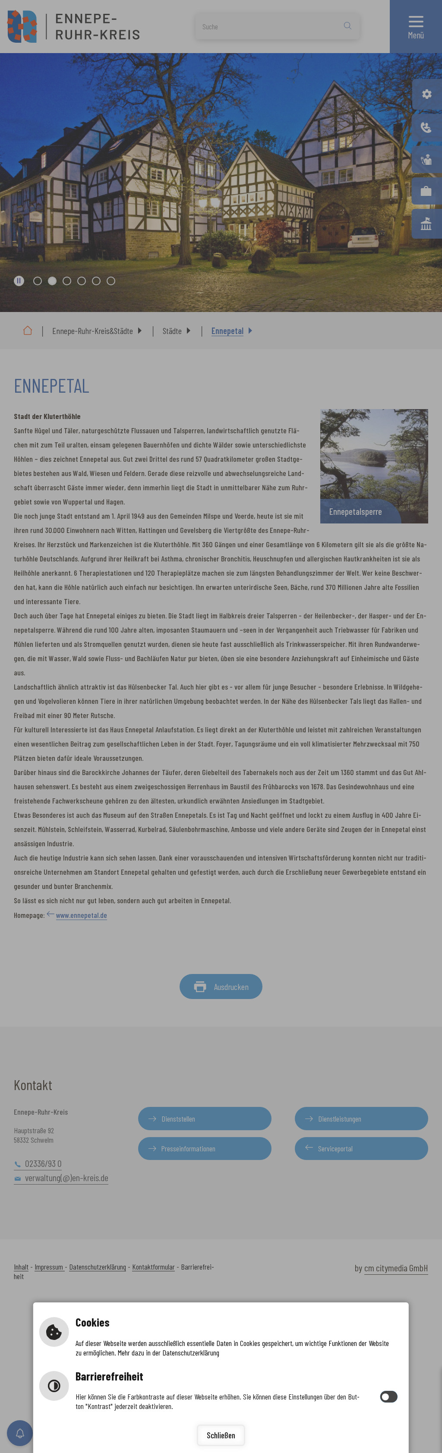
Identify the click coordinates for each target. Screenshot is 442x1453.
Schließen (221, 1435)
